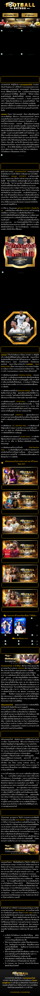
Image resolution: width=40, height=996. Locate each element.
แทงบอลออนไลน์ (29, 978)
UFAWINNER (15, 992)
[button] (3, 626)
